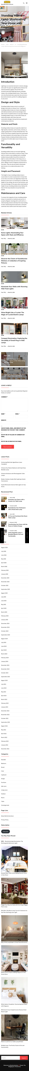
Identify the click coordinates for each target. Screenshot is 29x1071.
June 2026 (3, 555)
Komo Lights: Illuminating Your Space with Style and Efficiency (12, 234)
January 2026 (4, 574)
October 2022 (4, 718)
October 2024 (4, 631)
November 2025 (5, 581)
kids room (3, 786)
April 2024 (3, 650)
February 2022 (5, 741)
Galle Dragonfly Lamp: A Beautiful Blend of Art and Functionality (15, 534)
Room (24, 32)
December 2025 (5, 578)
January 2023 (4, 707)
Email (17, 414)
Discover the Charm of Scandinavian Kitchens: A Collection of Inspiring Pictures (14, 261)
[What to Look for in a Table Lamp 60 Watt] (14, 1027)
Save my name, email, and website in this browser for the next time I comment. (13, 429)
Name (3, 414)
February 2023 (5, 703)
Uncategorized (5, 805)
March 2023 (4, 699)
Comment (4, 397)
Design (3, 778)
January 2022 (4, 745)
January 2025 (4, 619)
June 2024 (3, 646)
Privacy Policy (4, 820)
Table (2, 801)
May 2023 (3, 692)
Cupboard (3, 775)
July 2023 (3, 684)
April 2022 (3, 733)
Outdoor (3, 794)
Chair (2, 771)
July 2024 (3, 642)
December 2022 (5, 711)
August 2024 (4, 638)
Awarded (3, 759)
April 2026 (3, 562)
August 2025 (4, 593)
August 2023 (4, 680)
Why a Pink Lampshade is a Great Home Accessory (14, 942)
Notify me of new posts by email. (11, 441)
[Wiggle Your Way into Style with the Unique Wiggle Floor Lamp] (14, 891)
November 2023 (5, 669)
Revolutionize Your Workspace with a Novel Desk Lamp (17, 508)
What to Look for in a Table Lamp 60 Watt (12, 1041)
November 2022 (5, 714)
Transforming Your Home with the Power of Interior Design (17, 525)
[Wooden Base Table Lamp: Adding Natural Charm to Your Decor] (14, 859)
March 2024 (4, 654)
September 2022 (5, 722)
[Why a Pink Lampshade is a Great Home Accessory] (14, 928)
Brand (2, 767)
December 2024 (5, 623)
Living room (4, 790)
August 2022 (4, 726)
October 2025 (4, 585)
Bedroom (3, 763)
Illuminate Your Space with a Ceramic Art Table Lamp (16, 500)
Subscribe (5, 831)
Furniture (3, 782)
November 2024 (5, 627)
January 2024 (4, 661)
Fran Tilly (8, 32)
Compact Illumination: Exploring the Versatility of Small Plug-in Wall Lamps (14, 340)
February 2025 (5, 616)
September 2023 (5, 676)
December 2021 (5, 748)
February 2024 (5, 657)
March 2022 (4, 737)
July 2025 (3, 597)
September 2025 (5, 589)
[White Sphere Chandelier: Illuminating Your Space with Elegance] (14, 990)
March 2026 (4, 566)
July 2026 (3, 551)
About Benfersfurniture (7, 816)
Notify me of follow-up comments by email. (13, 435)
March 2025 (4, 612)
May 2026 (3, 559)
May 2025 (3, 604)
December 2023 (5, 665)
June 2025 (3, 600)
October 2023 (4, 673)
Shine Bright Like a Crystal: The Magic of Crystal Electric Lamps (12, 313)
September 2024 (5, 635)
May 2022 (3, 730)
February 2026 (5, 570)
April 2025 (3, 608)
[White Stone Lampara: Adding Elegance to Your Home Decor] (14, 958)
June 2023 (3, 688)
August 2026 (4, 547)
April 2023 (3, 695)
